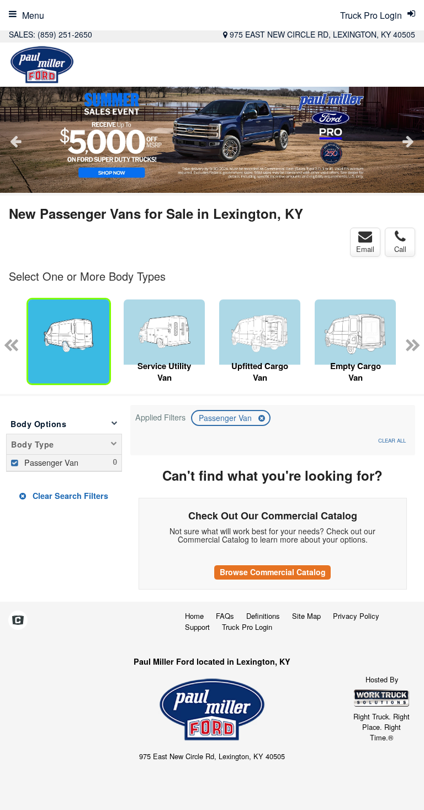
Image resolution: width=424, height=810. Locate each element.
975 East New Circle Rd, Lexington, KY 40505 (322, 34)
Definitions (263, 616)
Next (408, 141)
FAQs (225, 616)
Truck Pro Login (247, 627)
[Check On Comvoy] (18, 620)
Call (400, 249)
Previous (16, 141)
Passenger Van (226, 417)
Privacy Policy (356, 616)
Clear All (392, 440)
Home (194, 616)
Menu (33, 15)
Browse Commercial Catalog (273, 571)
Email (365, 249)
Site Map (306, 616)
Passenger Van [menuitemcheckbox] (50, 462)
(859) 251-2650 (65, 34)
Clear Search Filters (69, 495)
